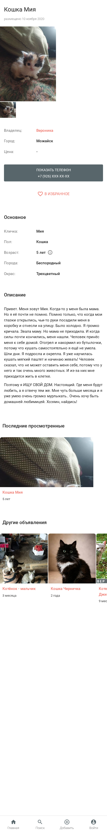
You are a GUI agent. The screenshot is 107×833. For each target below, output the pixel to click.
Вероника (44, 130)
